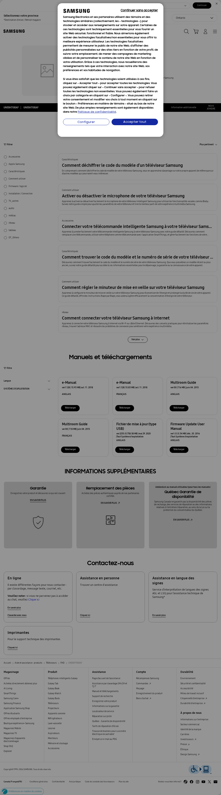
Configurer (86, 122)
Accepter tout (134, 122)
